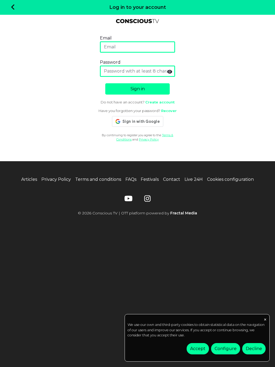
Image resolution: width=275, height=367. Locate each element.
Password (110, 62)
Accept (197, 348)
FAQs (130, 179)
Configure (226, 348)
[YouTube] (128, 200)
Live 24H (193, 179)
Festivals (150, 179)
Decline (254, 348)
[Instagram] (147, 200)
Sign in (138, 88)
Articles (29, 179)
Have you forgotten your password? (138, 111)
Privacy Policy (149, 139)
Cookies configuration (230, 179)
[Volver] (13, 7)
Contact (171, 179)
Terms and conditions (98, 179)
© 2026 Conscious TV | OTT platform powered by (137, 213)
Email (106, 38)
